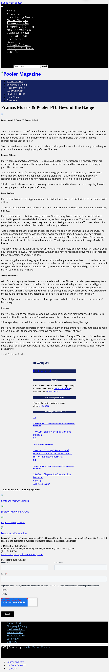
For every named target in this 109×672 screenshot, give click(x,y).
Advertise (14, 14)
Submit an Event (19, 45)
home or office (62, 388)
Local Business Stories (13, 354)
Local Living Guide (20, 17)
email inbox (53, 391)
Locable (26, 647)
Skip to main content (12, 2)
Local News (15, 39)
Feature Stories (18, 23)
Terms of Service (41, 647)
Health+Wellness (19, 29)
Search (10, 66)
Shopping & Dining (20, 26)
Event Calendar (18, 33)
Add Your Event (41, 483)
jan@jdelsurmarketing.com (28, 554)
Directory (14, 42)
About (11, 11)
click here (44, 405)
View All (37, 480)
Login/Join (14, 51)
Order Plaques (17, 20)
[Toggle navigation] (2, 6)
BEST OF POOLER (19, 36)
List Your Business (20, 48)
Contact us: (7, 554)
